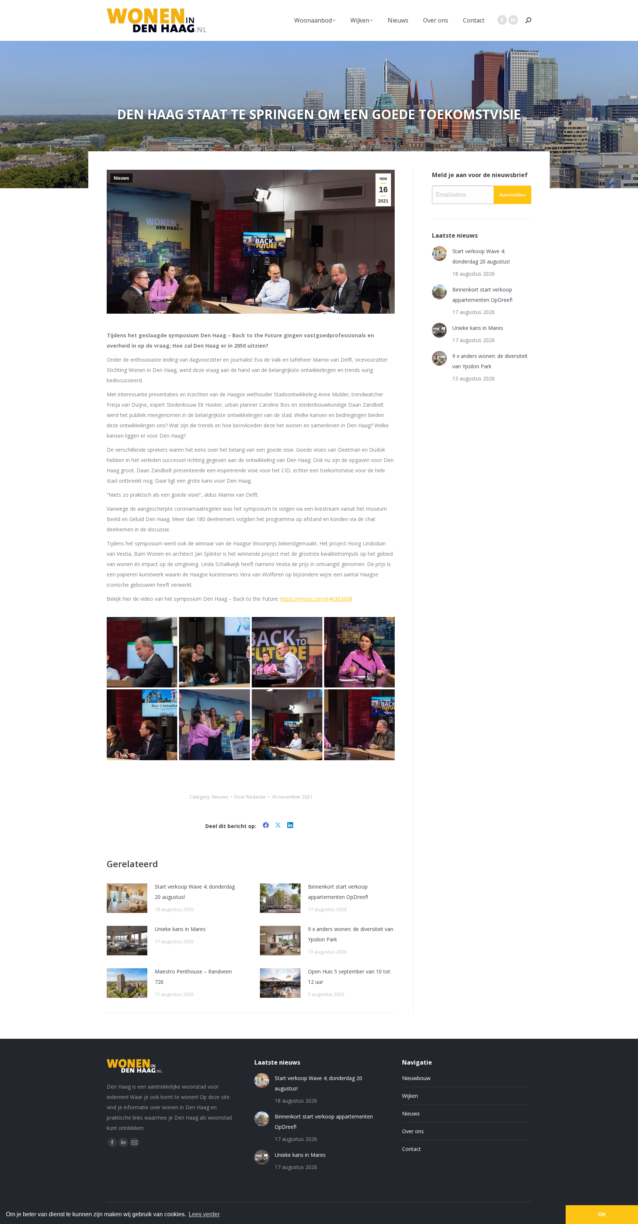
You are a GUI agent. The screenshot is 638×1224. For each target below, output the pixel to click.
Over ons (413, 1131)
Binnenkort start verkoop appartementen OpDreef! (338, 891)
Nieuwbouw (416, 1078)
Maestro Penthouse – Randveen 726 (193, 976)
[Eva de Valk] (359, 652)
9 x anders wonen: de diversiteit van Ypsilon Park (350, 934)
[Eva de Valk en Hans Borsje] (359, 724)
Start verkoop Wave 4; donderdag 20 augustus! (195, 891)
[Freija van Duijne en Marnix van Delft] (214, 652)
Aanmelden (512, 195)
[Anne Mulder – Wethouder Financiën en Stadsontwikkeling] (142, 652)
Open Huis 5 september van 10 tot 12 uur (349, 976)
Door (250, 796)
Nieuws (121, 178)
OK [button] (602, 1214)
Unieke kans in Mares (180, 928)
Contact (411, 1148)
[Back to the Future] (287, 724)
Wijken (410, 1095)
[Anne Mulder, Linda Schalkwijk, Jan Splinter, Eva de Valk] (214, 724)
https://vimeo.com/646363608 (316, 598)
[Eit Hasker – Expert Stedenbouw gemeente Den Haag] (287, 652)
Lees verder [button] (204, 1214)
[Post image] (127, 898)
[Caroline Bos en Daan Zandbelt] (142, 724)
